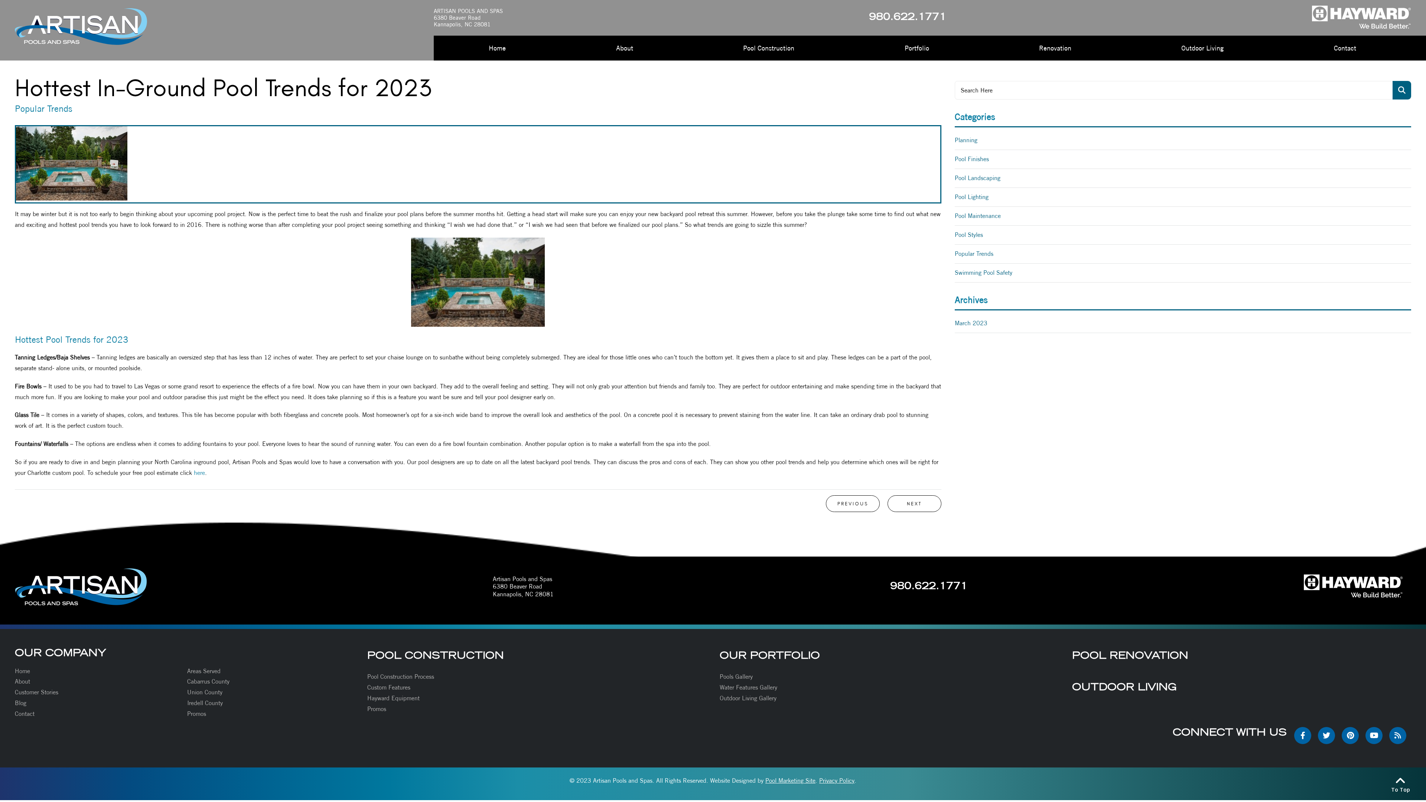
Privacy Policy (836, 780)
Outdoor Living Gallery (748, 698)
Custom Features (388, 687)
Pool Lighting (972, 196)
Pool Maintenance (978, 215)
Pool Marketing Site (790, 780)
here (199, 472)
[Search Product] (1402, 90)
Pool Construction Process (400, 676)
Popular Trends (974, 253)
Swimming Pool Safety (983, 272)
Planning (966, 140)
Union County (204, 692)
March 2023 (971, 323)
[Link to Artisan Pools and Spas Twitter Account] (1326, 735)
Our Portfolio (770, 655)
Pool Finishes (972, 159)
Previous (852, 503)
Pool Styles (969, 234)
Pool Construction (435, 655)
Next (914, 503)
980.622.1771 (907, 18)
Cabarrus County (208, 681)
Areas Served (204, 671)
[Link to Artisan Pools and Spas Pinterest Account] (1350, 735)
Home (22, 671)
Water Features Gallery (748, 687)
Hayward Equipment (393, 698)
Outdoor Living (1124, 687)
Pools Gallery (736, 676)
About (22, 681)
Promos (196, 713)
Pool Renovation (1130, 655)
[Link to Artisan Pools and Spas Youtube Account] (1374, 735)
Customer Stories (36, 692)
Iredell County (205, 703)
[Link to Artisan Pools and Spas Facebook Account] (1302, 735)
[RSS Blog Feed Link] (1397, 735)
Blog (20, 703)
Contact (25, 713)
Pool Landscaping (977, 178)
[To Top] (1400, 780)
